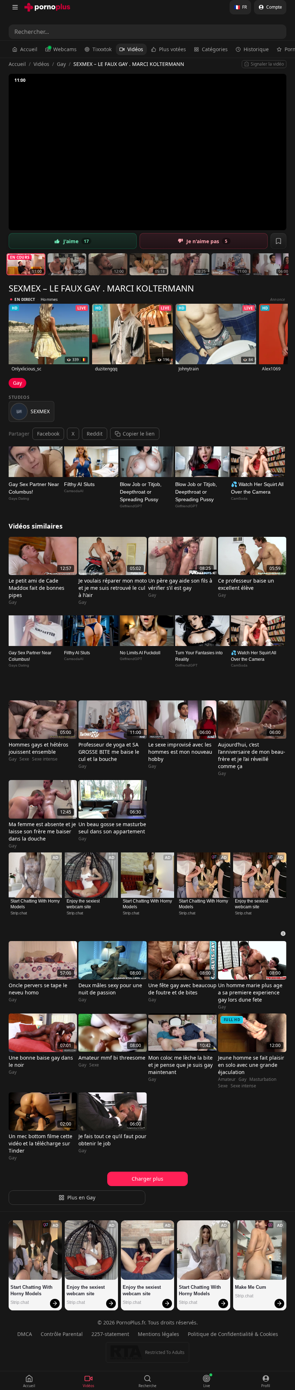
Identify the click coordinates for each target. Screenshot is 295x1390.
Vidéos (135, 49)
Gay (61, 64)
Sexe (24, 759)
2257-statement (110, 1334)
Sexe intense (45, 759)
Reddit (95, 433)
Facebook (48, 433)
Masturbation (262, 1079)
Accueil (28, 49)
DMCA (24, 1334)
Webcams (65, 49)
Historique (256, 49)
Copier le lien (139, 433)
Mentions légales (158, 1334)
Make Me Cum (250, 1287)
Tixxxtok (102, 49)
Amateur (227, 1079)
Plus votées (172, 49)
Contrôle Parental (62, 1334)
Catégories (215, 49)
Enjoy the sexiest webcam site (84, 904)
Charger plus (147, 1178)
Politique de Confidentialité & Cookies (233, 1334)
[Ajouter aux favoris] (278, 241)
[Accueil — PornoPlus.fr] (47, 7)
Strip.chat (18, 913)
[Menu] (15, 7)
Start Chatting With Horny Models (35, 904)
